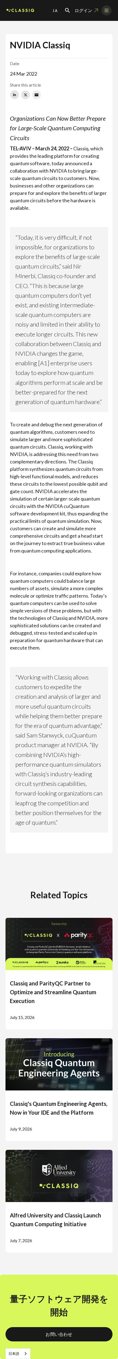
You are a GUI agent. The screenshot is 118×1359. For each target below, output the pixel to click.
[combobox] (17, 1353)
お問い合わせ (59, 1334)
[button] (55, 10)
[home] (20, 10)
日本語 (14, 1353)
